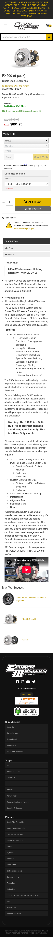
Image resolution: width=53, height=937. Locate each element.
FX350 (25, 639)
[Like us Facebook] (17, 682)
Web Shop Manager (38, 933)
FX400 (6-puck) (29, 618)
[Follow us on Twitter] (33, 682)
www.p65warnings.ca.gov (24, 228)
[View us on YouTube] (28, 682)
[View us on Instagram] (22, 682)
